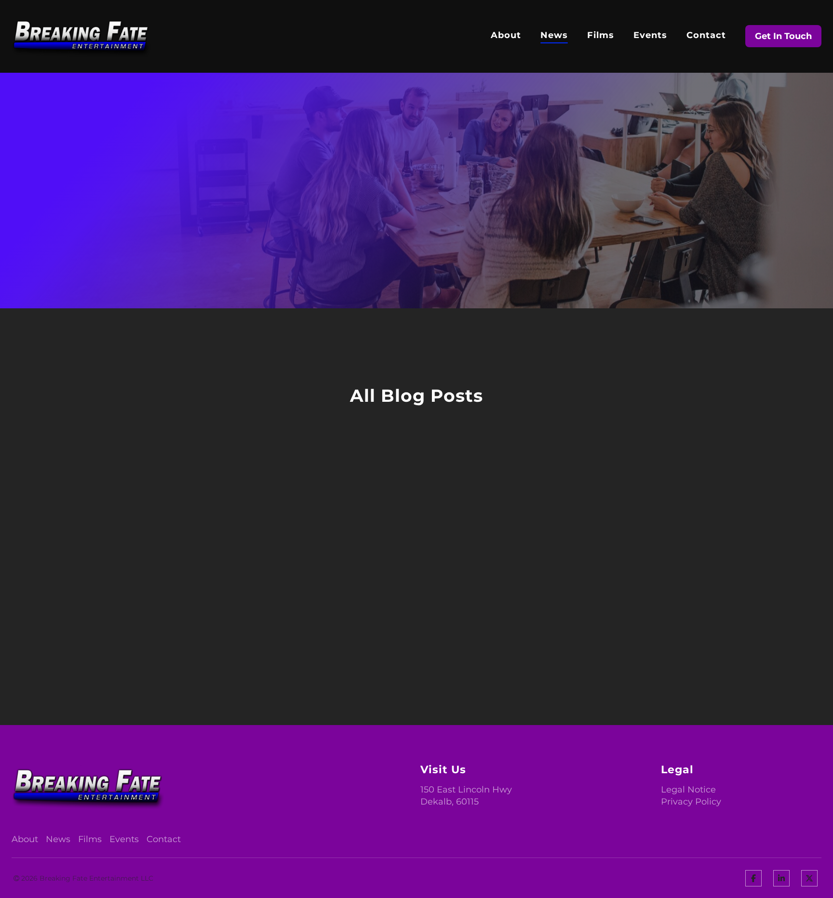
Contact (706, 35)
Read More (45, 255)
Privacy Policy (691, 801)
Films (600, 35)
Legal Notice (688, 789)
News (554, 35)
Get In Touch (783, 36)
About (506, 35)
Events (650, 35)
